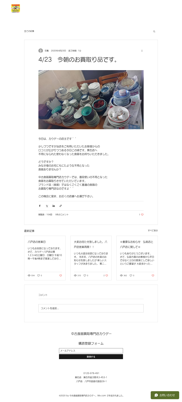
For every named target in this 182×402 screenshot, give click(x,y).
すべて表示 (153, 230)
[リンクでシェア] (60, 205)
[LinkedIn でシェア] (53, 205)
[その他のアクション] (142, 50)
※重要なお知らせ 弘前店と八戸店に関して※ (136, 244)
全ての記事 (29, 31)
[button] (154, 31)
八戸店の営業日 (37, 242)
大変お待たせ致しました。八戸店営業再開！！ (90, 244)
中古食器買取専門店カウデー (91, 333)
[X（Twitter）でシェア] (46, 205)
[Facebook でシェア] (39, 205)
